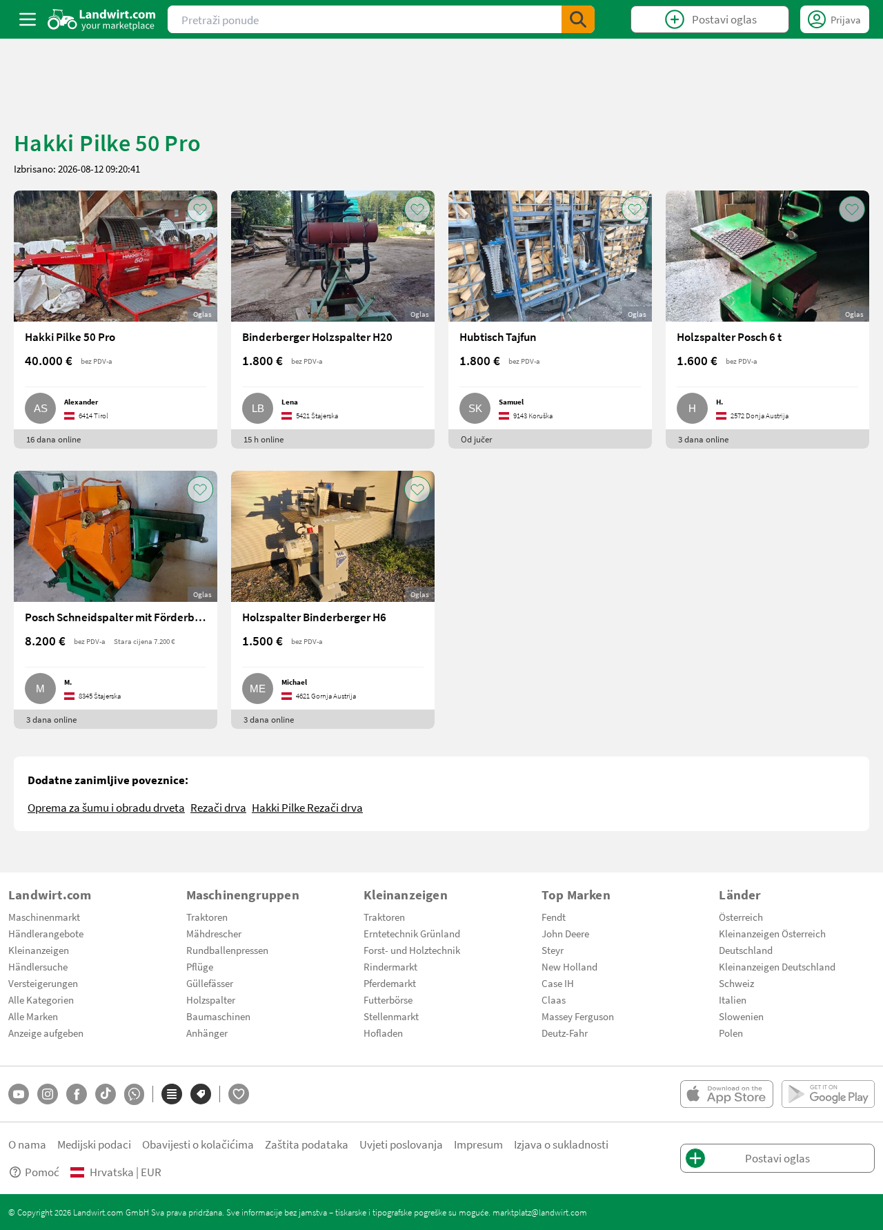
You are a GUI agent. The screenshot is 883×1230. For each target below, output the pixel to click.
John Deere (565, 933)
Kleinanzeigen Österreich (772, 933)
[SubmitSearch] (578, 19)
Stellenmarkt (391, 1016)
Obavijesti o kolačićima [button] (198, 1144)
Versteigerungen (43, 983)
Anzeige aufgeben (45, 1032)
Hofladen (383, 1032)
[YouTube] (18, 1094)
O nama (27, 1144)
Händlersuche (38, 966)
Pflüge (199, 966)
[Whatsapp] (134, 1094)
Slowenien (741, 1016)
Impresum (478, 1144)
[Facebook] (76, 1094)
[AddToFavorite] (200, 209)
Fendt (554, 917)
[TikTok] (105, 1094)
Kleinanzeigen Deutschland (777, 966)
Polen (731, 1032)
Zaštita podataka (306, 1144)
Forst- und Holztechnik (412, 950)
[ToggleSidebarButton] (27, 19)
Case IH (558, 983)
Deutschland (746, 950)
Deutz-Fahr (565, 1032)
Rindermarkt (390, 966)
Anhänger (207, 1032)
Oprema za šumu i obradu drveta (106, 807)
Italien (732, 999)
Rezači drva (218, 807)
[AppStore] (726, 1094)
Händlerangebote (45, 933)
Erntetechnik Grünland (412, 933)
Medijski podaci (94, 1144)
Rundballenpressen (227, 950)
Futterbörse (388, 999)
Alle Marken (33, 1016)
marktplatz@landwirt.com (540, 1212)
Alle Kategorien (41, 999)
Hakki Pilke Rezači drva (307, 807)
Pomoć (42, 1172)
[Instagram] (47, 1094)
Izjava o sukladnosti (561, 1144)
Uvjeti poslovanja (401, 1144)
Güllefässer (209, 983)
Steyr (553, 950)
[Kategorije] (171, 1094)
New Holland (569, 966)
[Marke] (200, 1094)
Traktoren (207, 917)
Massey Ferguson (578, 1016)
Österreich (741, 917)
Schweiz (736, 983)
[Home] (102, 19)
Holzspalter (210, 999)
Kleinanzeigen (38, 950)
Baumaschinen (218, 1016)
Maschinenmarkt (44, 917)
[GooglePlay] (828, 1094)
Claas (554, 999)
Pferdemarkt (390, 983)
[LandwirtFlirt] (238, 1094)
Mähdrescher (213, 933)
